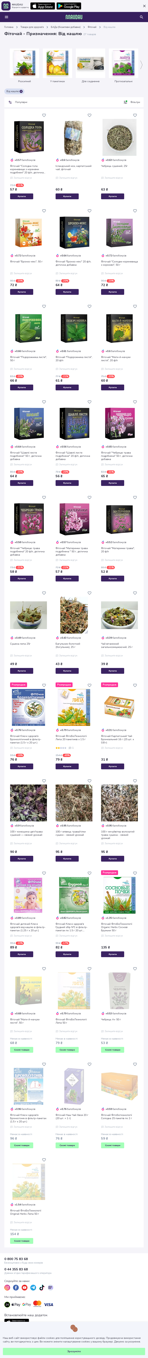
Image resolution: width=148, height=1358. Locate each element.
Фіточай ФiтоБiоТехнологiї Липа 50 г (71, 1021)
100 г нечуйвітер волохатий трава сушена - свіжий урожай (117, 835)
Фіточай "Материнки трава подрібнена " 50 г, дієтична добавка (72, 551)
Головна (8, 27)
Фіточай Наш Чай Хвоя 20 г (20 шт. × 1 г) (72, 1117)
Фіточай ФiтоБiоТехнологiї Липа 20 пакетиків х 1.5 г (71, 738)
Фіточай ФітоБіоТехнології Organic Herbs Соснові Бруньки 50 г (116, 927)
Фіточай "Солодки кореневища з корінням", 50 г (119, 263)
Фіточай (92, 27)
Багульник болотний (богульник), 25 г (68, 645)
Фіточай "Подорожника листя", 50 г (28, 359)
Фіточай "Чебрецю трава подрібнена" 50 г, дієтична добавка (116, 456)
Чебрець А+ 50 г (111, 1019)
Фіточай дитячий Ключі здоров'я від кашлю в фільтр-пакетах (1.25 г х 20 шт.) (27, 927)
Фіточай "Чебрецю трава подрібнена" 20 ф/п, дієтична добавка (27, 551)
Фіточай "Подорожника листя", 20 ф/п (74, 359)
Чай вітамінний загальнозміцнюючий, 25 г (117, 645)
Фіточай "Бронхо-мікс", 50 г (26, 261)
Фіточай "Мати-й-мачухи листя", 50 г (25, 1021)
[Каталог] (6, 17)
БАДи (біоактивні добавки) (65, 27)
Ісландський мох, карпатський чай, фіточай (74, 168)
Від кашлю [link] (110, 27)
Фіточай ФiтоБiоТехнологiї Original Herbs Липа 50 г (25, 1212)
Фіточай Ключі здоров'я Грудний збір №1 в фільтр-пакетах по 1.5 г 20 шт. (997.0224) (72, 927)
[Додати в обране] (44, 115)
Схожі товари (21, 1049)
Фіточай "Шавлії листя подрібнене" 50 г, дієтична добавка (26, 456)
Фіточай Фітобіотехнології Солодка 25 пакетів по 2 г (116, 1117)
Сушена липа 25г (20, 644)
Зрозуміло (74, 1351)
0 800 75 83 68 (16, 1259)
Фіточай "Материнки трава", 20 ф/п (118, 550)
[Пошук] (141, 17)
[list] (7, 1287)
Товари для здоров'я (32, 27)
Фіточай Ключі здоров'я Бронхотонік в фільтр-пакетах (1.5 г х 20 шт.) (28, 1118)
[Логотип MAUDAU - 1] (74, 17)
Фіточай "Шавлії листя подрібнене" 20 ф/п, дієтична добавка (73, 456)
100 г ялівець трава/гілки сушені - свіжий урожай (71, 833)
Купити (22, 196)
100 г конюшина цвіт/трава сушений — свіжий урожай (26, 833)
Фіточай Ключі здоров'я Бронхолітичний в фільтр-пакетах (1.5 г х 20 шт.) (25, 739)
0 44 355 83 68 (16, 1269)
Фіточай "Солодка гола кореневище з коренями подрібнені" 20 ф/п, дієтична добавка (27, 169)
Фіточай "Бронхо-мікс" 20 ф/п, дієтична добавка (73, 263)
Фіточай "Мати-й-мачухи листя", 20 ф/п (115, 359)
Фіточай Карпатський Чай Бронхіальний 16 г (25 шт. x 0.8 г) (117, 739)
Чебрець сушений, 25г (114, 166)
